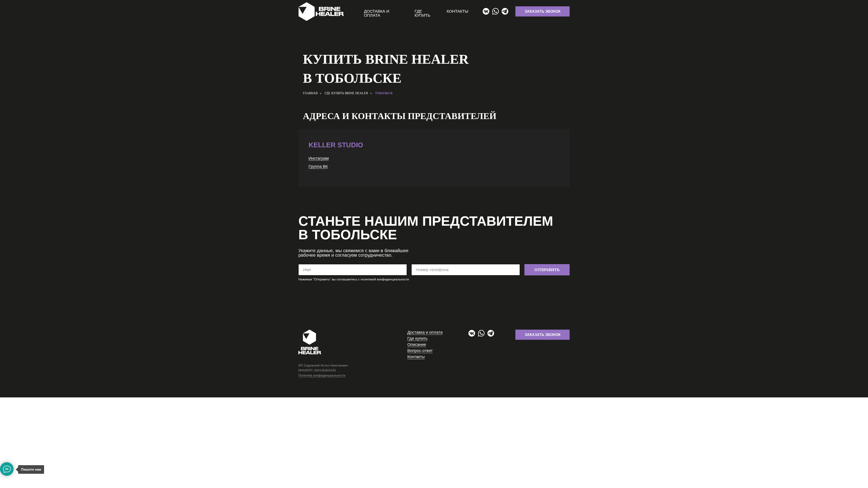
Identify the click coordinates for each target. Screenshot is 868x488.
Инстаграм (319, 158)
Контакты (457, 11)
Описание (416, 344)
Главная (310, 93)
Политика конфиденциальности (321, 375)
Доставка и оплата (376, 13)
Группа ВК (318, 166)
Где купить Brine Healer (346, 93)
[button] (542, 11)
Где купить (422, 13)
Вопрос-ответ (420, 350)
